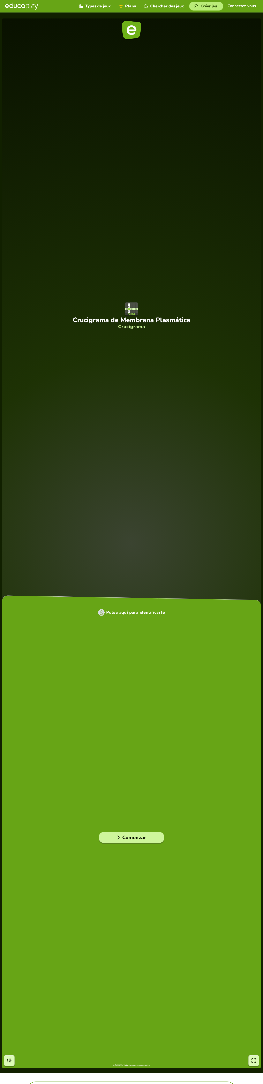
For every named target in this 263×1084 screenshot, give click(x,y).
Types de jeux (98, 6)
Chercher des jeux (167, 6)
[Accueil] (21, 6)
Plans (130, 6)
